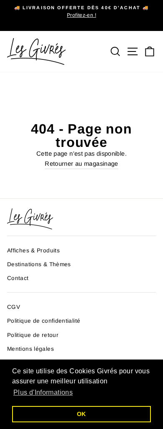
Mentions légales (30, 349)
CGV (13, 307)
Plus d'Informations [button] (43, 392)
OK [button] (81, 414)
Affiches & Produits (33, 250)
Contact (18, 278)
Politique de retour (33, 335)
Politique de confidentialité (43, 321)
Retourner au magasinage (81, 163)
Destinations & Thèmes (39, 264)
